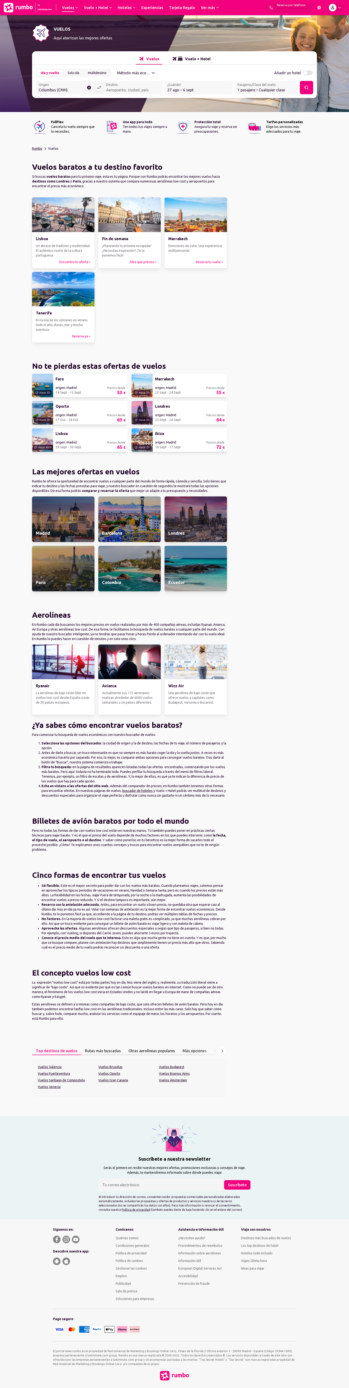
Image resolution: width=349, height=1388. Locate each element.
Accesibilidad (188, 1276)
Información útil (189, 1261)
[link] (63, 232)
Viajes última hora (254, 1261)
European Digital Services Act (200, 1268)
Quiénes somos (127, 1238)
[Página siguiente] (222, 1051)
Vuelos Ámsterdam (173, 1080)
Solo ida (73, 73)
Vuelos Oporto (109, 1073)
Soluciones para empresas (135, 1299)
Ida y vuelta (50, 73)
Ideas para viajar (252, 1268)
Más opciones (195, 1051)
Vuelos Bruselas (110, 1067)
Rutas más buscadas (103, 1051)
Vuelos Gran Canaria (113, 1080)
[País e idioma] (319, 7)
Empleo (121, 1276)
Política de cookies (129, 1261)
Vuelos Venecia (49, 1087)
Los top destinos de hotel (259, 1246)
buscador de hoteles (137, 791)
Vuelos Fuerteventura (54, 1073)
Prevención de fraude (194, 1283)
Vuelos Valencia (49, 1067)
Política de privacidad (136, 1209)
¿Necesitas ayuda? (191, 1238)
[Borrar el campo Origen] (89, 87)
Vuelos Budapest (171, 1067)
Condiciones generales (133, 1246)
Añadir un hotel (287, 73)
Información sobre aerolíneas (199, 1253)
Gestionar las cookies (131, 1268)
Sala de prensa (126, 1291)
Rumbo (37, 148)
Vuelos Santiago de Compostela (61, 1080)
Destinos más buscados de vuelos (266, 1238)
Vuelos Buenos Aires (174, 1073)
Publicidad (123, 1283)
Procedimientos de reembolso (200, 1246)
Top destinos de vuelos (56, 1051)
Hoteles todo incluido (257, 1253)
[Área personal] (336, 7)
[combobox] (65, 88)
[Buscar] (306, 87)
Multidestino (97, 73)
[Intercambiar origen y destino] (99, 87)
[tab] (149, 59)
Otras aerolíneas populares (151, 1051)
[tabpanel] (129, 1078)
